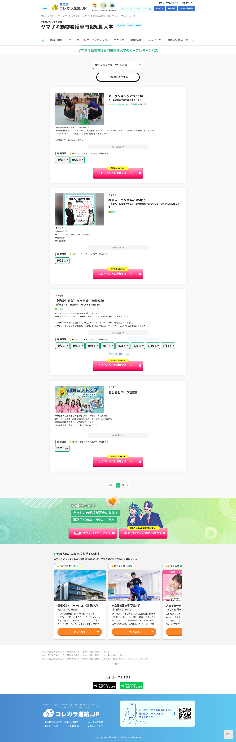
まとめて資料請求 (186, 8)
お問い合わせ (51, 726)
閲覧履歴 (171, 8)
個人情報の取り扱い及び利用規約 (61, 722)
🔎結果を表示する (118, 76)
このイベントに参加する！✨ (115, 173)
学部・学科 (56, 40)
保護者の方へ (187, 3)
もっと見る (117, 147)
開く (117, 664)
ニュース (74, 40)
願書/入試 (136, 40)
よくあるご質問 (96, 722)
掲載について (97, 726)
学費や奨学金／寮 (177, 40)
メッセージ (154, 40)
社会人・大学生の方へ (167, 3)
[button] (43, 40)
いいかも (159, 8)
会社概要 (74, 726)
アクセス (119, 40)
